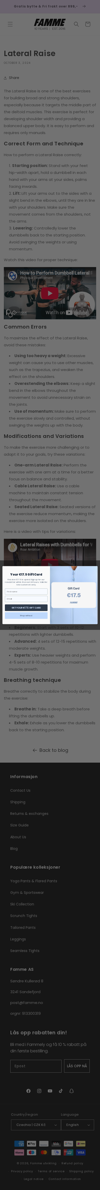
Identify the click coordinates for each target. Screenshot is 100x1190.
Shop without (26, 615)
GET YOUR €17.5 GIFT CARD (26, 607)
